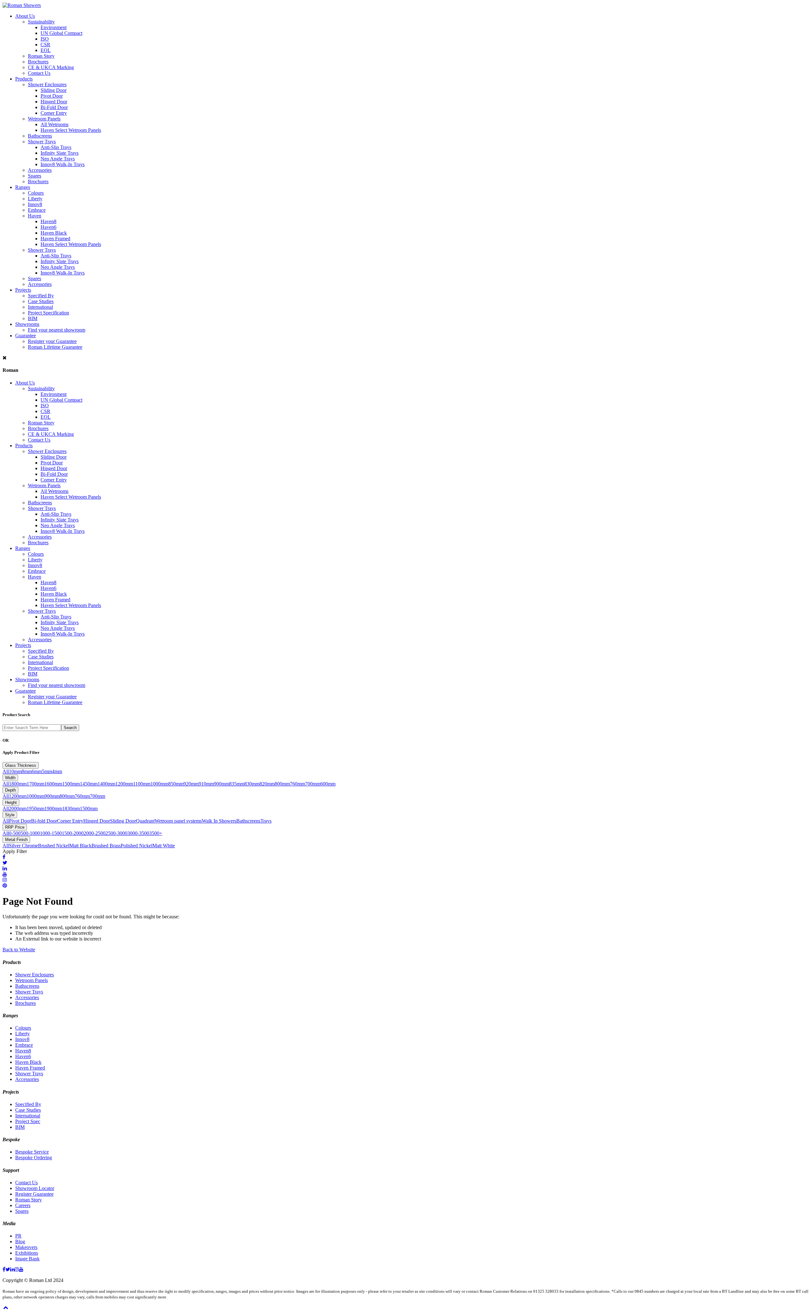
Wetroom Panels (44, 118)
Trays (265, 821)
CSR (45, 44)
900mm (221, 783)
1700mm (35, 783)
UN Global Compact (61, 33)
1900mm (53, 808)
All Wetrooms (54, 124)
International (40, 307)
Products (24, 78)
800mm (282, 783)
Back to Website (19, 949)
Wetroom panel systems (178, 821)
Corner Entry (54, 113)
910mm (206, 783)
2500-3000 (116, 833)
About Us (25, 16)
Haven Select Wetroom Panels (71, 130)
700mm (312, 783)
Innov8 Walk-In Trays (63, 164)
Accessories (40, 170)
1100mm (141, 783)
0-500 (15, 833)
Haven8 (48, 221)
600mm (327, 783)
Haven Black (54, 233)
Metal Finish (16, 839)
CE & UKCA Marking (51, 67)
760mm (297, 783)
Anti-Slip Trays (56, 147)
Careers (22, 1205)
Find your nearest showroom (56, 330)
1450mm (89, 783)
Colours (36, 193)
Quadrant (145, 821)
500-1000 (30, 833)
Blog (20, 1241)
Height (11, 802)
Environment (54, 27)
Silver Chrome (23, 845)
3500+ (155, 833)
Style (10, 814)
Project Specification (48, 312)
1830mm (71, 808)
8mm (27, 771)
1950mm (35, 808)
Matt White (163, 845)
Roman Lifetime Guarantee (55, 347)
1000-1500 (51, 833)
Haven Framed (55, 238)
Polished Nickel (136, 845)
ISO (45, 39)
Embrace (37, 210)
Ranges (22, 187)
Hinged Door (54, 101)
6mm (37, 771)
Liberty (35, 198)
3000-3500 (138, 833)
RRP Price (14, 827)
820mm (267, 783)
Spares (34, 175)
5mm (47, 771)
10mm (15, 771)
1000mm (159, 783)
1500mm (71, 783)
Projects (23, 290)
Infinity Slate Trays (60, 153)
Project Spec (27, 1121)
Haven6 (48, 227)
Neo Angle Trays (58, 158)
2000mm (18, 808)
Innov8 (35, 204)
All (6, 771)
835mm (236, 783)
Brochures (38, 61)
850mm (175, 783)
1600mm (53, 783)
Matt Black (80, 845)
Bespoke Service (32, 1152)
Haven (34, 215)
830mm (251, 783)
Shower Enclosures (47, 84)
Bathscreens (40, 136)
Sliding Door (54, 90)
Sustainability (41, 21)
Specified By (41, 295)
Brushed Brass (106, 845)
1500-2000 (73, 833)
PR (18, 1236)
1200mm (124, 783)
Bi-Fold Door (54, 107)
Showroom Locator (34, 1188)
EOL (46, 50)
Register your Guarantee (52, 341)
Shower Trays (42, 141)
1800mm (18, 783)
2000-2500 (94, 833)
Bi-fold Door (44, 821)
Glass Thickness (20, 765)
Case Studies (41, 301)
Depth (10, 790)
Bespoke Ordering (33, 1157)
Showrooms (27, 324)
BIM (32, 318)
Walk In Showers (219, 821)
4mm (57, 771)
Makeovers (26, 1247)
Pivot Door (52, 96)
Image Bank (27, 1258)
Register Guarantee (34, 1194)
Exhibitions (26, 1253)
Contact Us (39, 73)
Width (10, 777)
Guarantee (25, 335)
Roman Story (41, 56)
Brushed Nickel (53, 845)
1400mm (106, 783)
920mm (191, 783)
